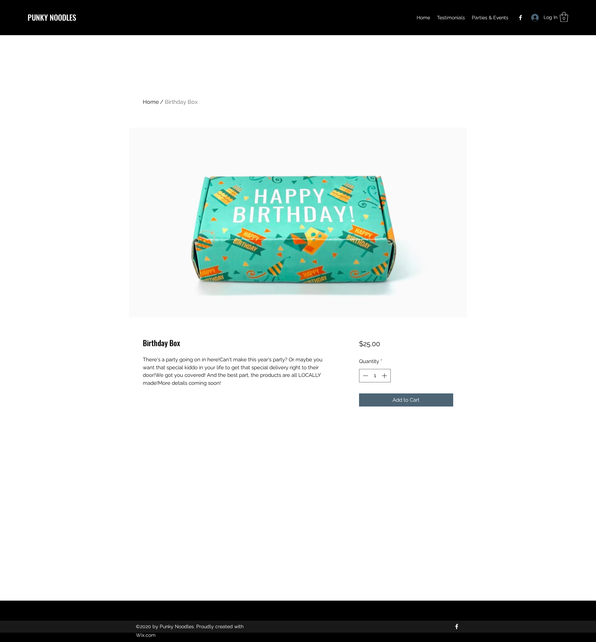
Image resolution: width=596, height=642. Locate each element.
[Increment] (385, 375)
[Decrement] (364, 375)
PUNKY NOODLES (52, 17)
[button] (564, 17)
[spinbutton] (374, 375)
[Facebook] (520, 17)
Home (151, 102)
